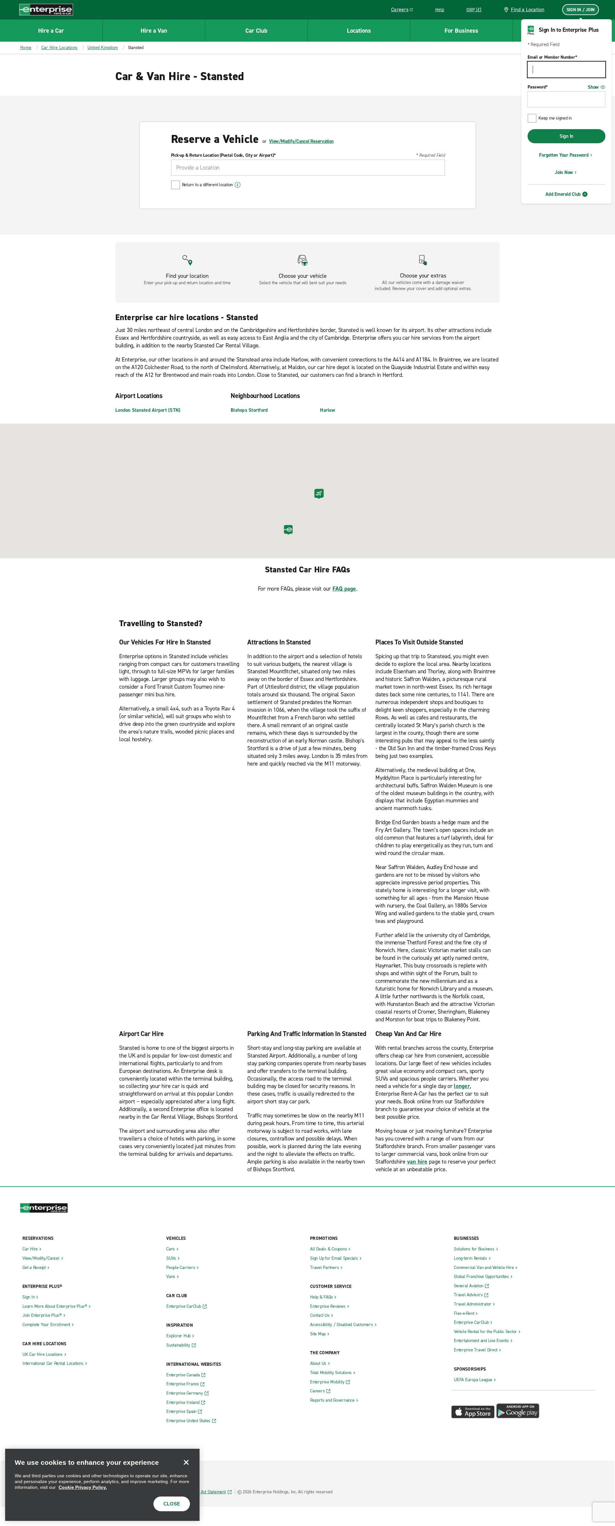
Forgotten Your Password (563, 155)
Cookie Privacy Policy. (83, 1487)
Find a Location (528, 9)
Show (593, 87)
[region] (102, 1485)
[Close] (186, 1462)
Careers (404, 10)
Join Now (564, 172)
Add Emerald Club (563, 194)
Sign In (566, 136)
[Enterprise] (46, 9)
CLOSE (171, 1503)
